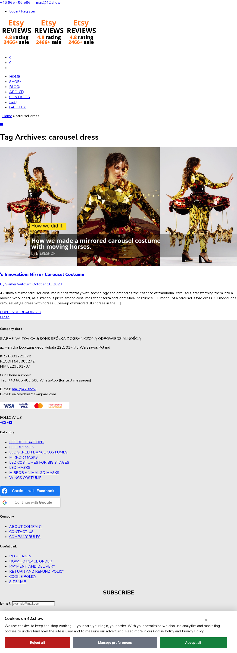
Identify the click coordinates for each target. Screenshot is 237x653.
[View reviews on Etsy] (48, 48)
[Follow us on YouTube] (10, 422)
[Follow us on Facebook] (1, 422)
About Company (25, 526)
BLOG (14, 86)
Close (4, 317)
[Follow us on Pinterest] (3, 422)
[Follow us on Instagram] (7, 422)
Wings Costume (25, 477)
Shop (14, 81)
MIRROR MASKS (23, 457)
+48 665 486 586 (15, 2)
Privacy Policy (192, 631)
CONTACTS (19, 97)
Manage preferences (115, 642)
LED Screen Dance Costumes (38, 452)
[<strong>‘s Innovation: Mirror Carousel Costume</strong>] (118, 264)
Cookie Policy (22, 576)
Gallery (17, 107)
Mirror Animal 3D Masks (34, 472)
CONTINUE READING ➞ (20, 312)
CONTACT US (21, 531)
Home (14, 76)
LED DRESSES (21, 447)
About (16, 91)
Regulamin (20, 556)
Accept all (193, 642)
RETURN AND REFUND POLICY (36, 571)
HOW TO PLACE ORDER (30, 561)
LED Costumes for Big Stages (39, 462)
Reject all (37, 642)
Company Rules (25, 536)
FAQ (13, 102)
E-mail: (6, 603)
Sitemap (17, 581)
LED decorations (26, 442)
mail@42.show (48, 2)
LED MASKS (19, 467)
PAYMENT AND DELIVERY (32, 566)
